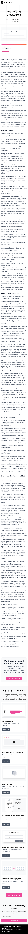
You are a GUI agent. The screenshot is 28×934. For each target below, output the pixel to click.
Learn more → (5, 50)
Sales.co (20, 929)
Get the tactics (14, 920)
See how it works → (14, 678)
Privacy (3, 931)
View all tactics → (14, 895)
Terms (8, 931)
